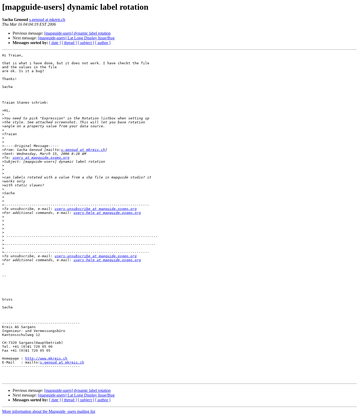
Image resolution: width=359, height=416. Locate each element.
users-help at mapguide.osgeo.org (107, 213)
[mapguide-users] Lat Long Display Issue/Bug (76, 38)
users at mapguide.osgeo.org (41, 158)
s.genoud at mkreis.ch (47, 19)
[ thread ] (69, 42)
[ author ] (102, 42)
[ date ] (55, 42)
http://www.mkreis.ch (46, 358)
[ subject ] (86, 42)
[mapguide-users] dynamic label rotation (77, 33)
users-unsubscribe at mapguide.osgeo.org (96, 209)
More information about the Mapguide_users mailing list (48, 411)
